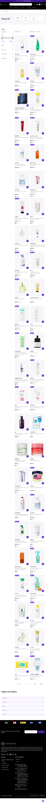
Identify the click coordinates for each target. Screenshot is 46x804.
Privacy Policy (34, 796)
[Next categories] (40, 19)
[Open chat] (43, 801)
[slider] (1, 37)
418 (35, 683)
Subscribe (41, 731)
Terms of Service (40, 796)
